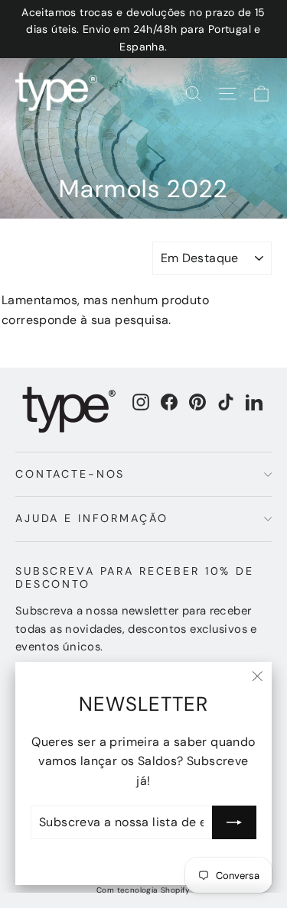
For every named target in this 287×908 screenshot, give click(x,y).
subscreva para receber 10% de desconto (134, 577)
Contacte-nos (70, 474)
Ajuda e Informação (91, 518)
